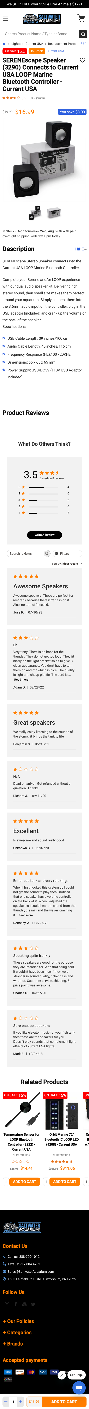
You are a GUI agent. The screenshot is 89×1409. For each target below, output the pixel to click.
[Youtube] (24, 1304)
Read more (21, 679)
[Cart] (82, 17)
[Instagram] (7, 1304)
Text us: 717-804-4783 (24, 1264)
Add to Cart (64, 1401)
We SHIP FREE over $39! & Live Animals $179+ (44, 4)
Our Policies (20, 1321)
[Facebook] (15, 1304)
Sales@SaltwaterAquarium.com (31, 1272)
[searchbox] (25, 553)
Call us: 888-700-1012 (24, 1257)
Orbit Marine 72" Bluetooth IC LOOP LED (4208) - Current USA (61, 1139)
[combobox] (67, 563)
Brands (15, 1344)
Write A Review (44, 534)
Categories (19, 1332)
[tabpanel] (21, 1140)
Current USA (55, 51)
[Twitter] (33, 1304)
